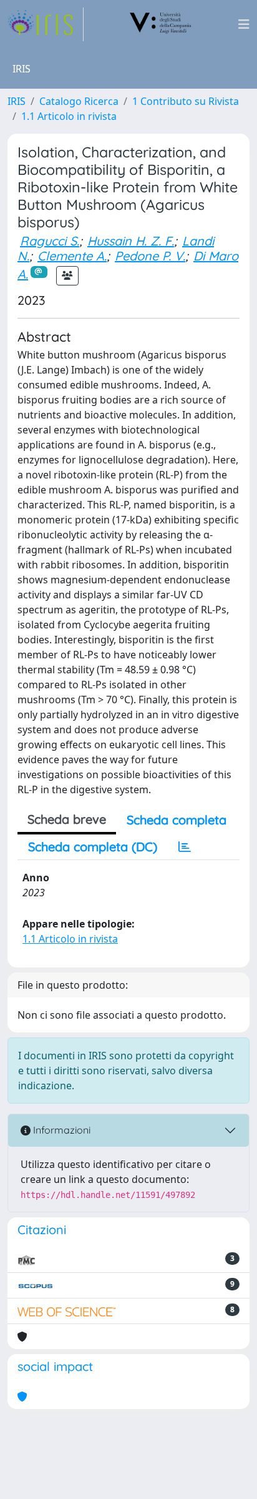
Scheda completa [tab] (176, 820)
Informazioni (60, 1130)
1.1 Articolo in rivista (69, 116)
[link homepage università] (161, 24)
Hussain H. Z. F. (130, 241)
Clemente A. (72, 256)
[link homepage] (45, 24)
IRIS (16, 101)
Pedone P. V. (150, 256)
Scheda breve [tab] (66, 819)
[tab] (184, 847)
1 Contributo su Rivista (185, 101)
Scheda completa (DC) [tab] (92, 846)
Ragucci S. (49, 241)
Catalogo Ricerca (79, 101)
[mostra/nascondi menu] (244, 24)
